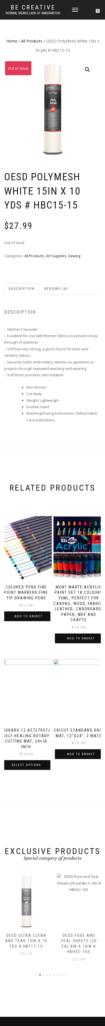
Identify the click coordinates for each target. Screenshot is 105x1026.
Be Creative (33, 7)
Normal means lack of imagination (33, 13)
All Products (32, 41)
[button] (87, 70)
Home (11, 41)
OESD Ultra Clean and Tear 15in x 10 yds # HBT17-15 (26, 941)
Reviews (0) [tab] (56, 289)
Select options (26, 765)
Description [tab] (22, 289)
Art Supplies (56, 255)
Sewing (74, 255)
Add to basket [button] (29, 616)
